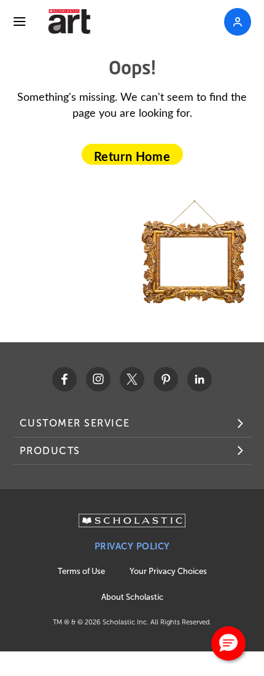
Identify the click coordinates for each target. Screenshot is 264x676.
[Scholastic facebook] (64, 379)
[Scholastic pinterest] (165, 379)
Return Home (132, 156)
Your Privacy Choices (168, 571)
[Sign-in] (237, 22)
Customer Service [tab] (75, 423)
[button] (228, 643)
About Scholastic (132, 597)
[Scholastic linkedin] (199, 379)
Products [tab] (50, 451)
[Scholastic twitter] (132, 379)
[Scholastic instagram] (98, 379)
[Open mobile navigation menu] (20, 21)
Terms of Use (81, 571)
